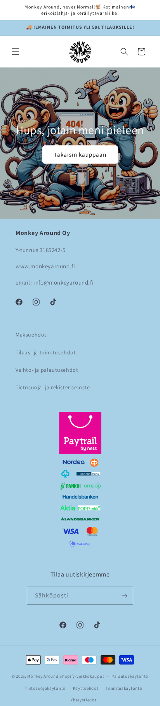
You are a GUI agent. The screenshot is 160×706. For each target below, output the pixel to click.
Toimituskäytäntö (124, 688)
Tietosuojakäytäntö (45, 688)
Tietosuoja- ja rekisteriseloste (53, 387)
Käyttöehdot (86, 688)
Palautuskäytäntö (129, 676)
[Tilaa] (124, 596)
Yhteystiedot (83, 700)
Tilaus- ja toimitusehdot (46, 352)
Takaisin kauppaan (80, 154)
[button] (15, 51)
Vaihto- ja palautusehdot (47, 369)
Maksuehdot (31, 334)
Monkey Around (42, 676)
